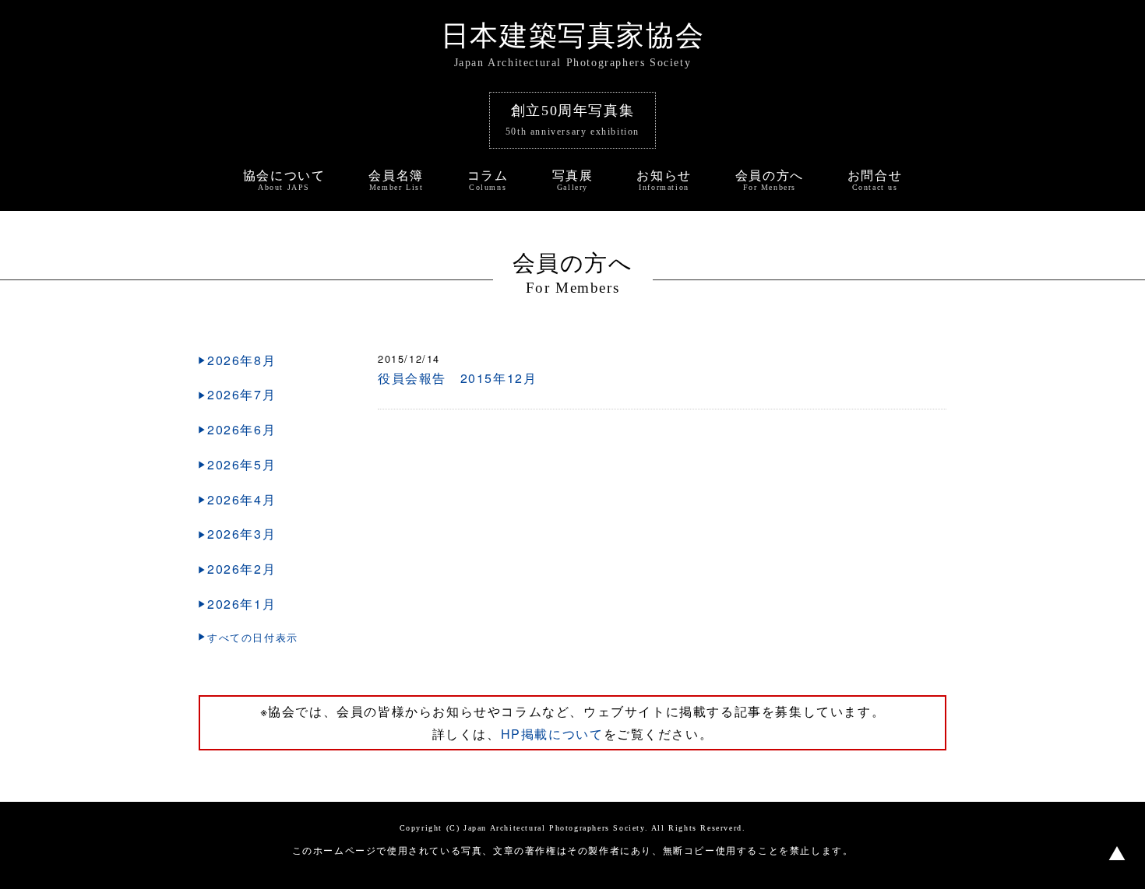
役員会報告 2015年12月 (457, 378)
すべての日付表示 (252, 637)
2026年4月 (241, 499)
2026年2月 (241, 569)
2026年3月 (241, 534)
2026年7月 (241, 394)
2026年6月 (241, 429)
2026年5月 (241, 464)
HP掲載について (552, 734)
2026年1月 (241, 604)
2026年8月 (241, 360)
